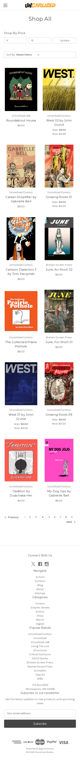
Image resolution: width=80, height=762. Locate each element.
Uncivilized (40, 638)
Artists (40, 611)
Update (65, 40)
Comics (40, 603)
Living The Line (40, 646)
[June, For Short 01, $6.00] (59, 311)
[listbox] (29, 55)
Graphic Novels (40, 607)
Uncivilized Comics (40, 634)
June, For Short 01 (59, 342)
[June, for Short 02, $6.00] (59, 238)
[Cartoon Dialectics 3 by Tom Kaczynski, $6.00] (21, 238)
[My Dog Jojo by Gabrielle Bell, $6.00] (59, 460)
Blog (40, 585)
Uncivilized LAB (40, 642)
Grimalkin (40, 670)
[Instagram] (47, 564)
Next (69, 522)
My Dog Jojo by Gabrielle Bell (59, 493)
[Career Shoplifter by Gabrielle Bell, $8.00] (21, 166)
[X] (33, 564)
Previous (13, 517)
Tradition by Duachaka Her (21, 493)
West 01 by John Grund (21, 417)
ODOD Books (40, 658)
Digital (40, 623)
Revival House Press (40, 666)
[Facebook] (40, 564)
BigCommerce (46, 748)
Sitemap (40, 593)
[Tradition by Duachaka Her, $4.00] (21, 460)
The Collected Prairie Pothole (21, 344)
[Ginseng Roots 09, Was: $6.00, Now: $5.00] (59, 383)
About (40, 589)
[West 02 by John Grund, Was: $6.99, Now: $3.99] (59, 89)
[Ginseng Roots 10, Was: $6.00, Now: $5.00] (59, 166)
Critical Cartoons (40, 654)
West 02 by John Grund (59, 123)
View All (40, 674)
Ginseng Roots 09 (59, 414)
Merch (40, 619)
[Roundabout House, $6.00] (21, 89)
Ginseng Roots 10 (59, 197)
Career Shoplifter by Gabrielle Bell (21, 199)
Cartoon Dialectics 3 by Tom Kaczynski (21, 272)
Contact (40, 581)
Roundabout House (21, 120)
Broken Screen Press (40, 662)
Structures (40, 650)
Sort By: (10, 54)
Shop (40, 615)
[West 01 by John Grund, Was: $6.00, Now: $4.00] (21, 383)
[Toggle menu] (5, 5)
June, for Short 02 (59, 269)
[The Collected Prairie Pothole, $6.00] (21, 311)
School (40, 577)
